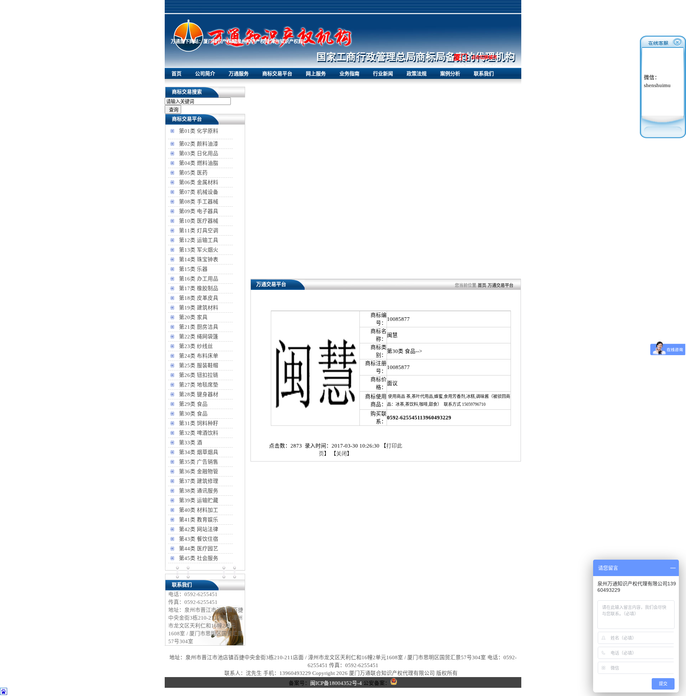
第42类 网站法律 (198, 529)
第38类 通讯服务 (198, 491)
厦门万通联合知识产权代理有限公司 (392, 673)
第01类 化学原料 (198, 131)
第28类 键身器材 (198, 394)
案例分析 (450, 73)
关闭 (341, 454)
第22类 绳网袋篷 (198, 336)
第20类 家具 (193, 317)
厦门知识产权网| (220, 41)
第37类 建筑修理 (198, 481)
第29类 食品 (193, 404)
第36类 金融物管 (198, 471)
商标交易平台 (277, 73)
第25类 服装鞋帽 (198, 365)
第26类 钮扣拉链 (198, 375)
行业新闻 (383, 73)
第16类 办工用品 (198, 279)
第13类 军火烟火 (198, 250)
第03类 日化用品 (198, 153)
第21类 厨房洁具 (198, 327)
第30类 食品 (193, 414)
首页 (177, 73)
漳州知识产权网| (287, 41)
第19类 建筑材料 (198, 308)
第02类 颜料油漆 (198, 144)
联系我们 (484, 73)
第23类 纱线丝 (196, 346)
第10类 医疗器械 (198, 221)
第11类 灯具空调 (198, 230)
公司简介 (205, 73)
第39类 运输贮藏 (198, 500)
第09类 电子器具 (198, 211)
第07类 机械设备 (198, 192)
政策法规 (417, 73)
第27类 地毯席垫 (198, 385)
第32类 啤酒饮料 (198, 433)
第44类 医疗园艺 (198, 548)
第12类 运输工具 (198, 240)
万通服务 (239, 73)
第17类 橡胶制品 (198, 288)
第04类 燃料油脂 (198, 163)
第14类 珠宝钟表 (198, 259)
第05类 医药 (193, 173)
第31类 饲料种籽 (198, 423)
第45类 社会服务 (198, 558)
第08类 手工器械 (198, 202)
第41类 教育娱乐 (198, 520)
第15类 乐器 (193, 269)
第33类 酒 (190, 442)
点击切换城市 (484, 57)
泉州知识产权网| (253, 41)
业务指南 (349, 73)
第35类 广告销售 (198, 462)
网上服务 (316, 73)
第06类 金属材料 (198, 182)
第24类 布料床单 (198, 356)
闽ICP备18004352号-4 (336, 683)
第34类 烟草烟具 (198, 452)
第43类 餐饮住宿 (198, 539)
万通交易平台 (500, 285)
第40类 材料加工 (198, 510)
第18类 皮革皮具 (198, 298)
